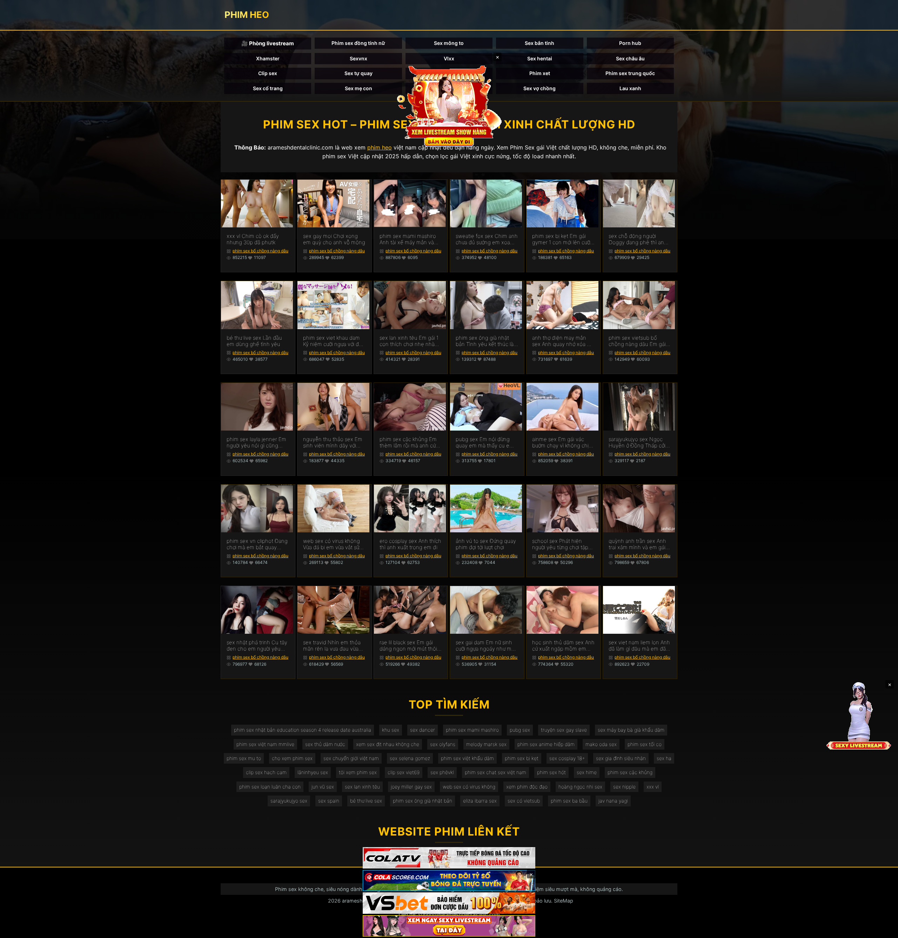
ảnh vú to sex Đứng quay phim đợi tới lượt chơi (486, 544)
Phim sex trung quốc (630, 73)
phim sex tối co (645, 744)
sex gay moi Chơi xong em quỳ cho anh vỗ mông (334, 239)
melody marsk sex (486, 744)
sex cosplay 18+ (567, 758)
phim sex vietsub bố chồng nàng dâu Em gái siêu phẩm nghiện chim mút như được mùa (637, 341)
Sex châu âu (630, 58)
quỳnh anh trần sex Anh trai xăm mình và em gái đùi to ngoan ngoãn (637, 544)
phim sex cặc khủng (630, 772)
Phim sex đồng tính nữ (358, 43)
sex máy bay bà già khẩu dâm (631, 730)
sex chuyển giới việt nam (351, 758)
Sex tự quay (358, 73)
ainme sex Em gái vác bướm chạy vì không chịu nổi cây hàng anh (562, 442)
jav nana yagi (613, 801)
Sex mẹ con (358, 88)
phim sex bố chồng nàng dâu (260, 250)
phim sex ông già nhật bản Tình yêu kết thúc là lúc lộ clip (485, 341)
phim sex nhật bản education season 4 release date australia (302, 730)
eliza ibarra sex (480, 801)
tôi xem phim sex (358, 772)
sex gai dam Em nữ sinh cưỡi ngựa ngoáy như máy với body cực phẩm (486, 645)
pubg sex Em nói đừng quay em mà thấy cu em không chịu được (485, 442)
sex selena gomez (410, 758)
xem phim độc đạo (527, 787)
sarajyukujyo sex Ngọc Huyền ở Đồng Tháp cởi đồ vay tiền (637, 442)
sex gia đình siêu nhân (621, 758)
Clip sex (267, 73)
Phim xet (539, 73)
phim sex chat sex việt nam (495, 772)
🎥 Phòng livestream (267, 43)
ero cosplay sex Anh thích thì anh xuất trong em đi (410, 544)
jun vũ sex (322, 787)
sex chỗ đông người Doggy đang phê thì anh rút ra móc (638, 239)
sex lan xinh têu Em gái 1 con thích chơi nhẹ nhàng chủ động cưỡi (410, 341)
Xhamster (268, 58)
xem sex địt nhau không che (387, 744)
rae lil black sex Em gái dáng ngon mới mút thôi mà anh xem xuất (408, 645)
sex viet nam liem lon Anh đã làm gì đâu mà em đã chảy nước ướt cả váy (639, 645)
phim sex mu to (244, 758)
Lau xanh (630, 88)
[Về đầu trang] (882, 929)
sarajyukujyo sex (288, 801)
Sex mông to (449, 43)
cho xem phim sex (292, 758)
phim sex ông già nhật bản (422, 801)
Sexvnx (358, 58)
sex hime (587, 772)
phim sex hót (551, 772)
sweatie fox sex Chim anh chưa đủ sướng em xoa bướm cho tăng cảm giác (487, 239)
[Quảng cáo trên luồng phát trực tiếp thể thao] (449, 926)
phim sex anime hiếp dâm (546, 744)
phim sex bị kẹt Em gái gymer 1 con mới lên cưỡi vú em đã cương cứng (561, 239)
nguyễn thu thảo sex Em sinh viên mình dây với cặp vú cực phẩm (332, 442)
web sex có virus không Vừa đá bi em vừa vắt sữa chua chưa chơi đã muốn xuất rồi (332, 544)
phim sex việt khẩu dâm (467, 758)
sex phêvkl (442, 772)
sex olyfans (442, 744)
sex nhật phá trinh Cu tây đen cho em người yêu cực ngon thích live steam (257, 645)
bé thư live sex (366, 801)
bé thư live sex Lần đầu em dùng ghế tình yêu (254, 341)
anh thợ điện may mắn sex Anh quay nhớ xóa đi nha (561, 341)
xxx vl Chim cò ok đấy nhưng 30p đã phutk (253, 239)
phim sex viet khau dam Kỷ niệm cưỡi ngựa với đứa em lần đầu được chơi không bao (333, 341)
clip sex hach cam (266, 772)
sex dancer (422, 730)
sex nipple (624, 787)
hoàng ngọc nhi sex (580, 787)
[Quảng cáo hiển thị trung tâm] (449, 105)
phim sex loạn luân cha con (270, 787)
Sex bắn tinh (539, 43)
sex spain (328, 801)
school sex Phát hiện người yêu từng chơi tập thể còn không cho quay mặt (561, 544)
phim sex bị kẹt (521, 758)
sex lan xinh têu (362, 787)
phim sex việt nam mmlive (265, 744)
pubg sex (520, 730)
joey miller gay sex (411, 787)
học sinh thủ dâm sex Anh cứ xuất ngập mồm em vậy (563, 645)
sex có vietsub (524, 801)
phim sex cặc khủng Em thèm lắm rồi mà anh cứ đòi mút (408, 442)
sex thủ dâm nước (325, 744)
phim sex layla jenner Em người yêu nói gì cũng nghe (256, 442)
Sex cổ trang (268, 88)
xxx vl (652, 787)
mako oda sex (601, 744)
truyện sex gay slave (564, 730)
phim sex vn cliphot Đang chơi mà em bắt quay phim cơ (257, 544)
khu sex (390, 730)
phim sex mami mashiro (472, 730)
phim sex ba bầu (569, 801)
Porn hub (630, 43)
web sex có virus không (469, 787)
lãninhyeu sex (312, 772)
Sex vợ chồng (539, 88)
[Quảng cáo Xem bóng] (449, 858)
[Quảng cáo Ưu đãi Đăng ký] (449, 880)
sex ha (664, 758)
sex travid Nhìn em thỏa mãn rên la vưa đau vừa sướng (332, 645)
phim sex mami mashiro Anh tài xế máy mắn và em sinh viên (408, 239)
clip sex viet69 (404, 772)
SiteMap (563, 901)
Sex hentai (539, 58)
